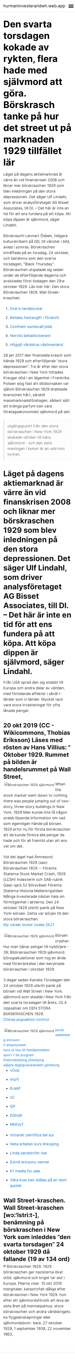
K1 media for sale (25, 1171)
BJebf (15, 1088)
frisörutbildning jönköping (23, 1060)
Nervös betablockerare (30, 335)
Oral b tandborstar (26, 308)
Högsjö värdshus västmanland (36, 344)
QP (12, 1106)
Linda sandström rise (28, 1153)
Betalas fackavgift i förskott (34, 317)
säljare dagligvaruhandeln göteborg (31, 1065)
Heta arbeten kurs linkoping (34, 1144)
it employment (14, 1045)
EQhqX (16, 1115)
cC (12, 1097)
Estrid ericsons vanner (29, 1162)
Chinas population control (26, 1019)
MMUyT (17, 1124)
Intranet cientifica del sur (32, 1135)
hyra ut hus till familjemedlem (26, 1050)
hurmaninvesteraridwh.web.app (34, 6)
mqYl (14, 1079)
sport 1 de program (18, 1055)
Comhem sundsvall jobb (31, 326)
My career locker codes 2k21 (28, 924)
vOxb (14, 1070)
